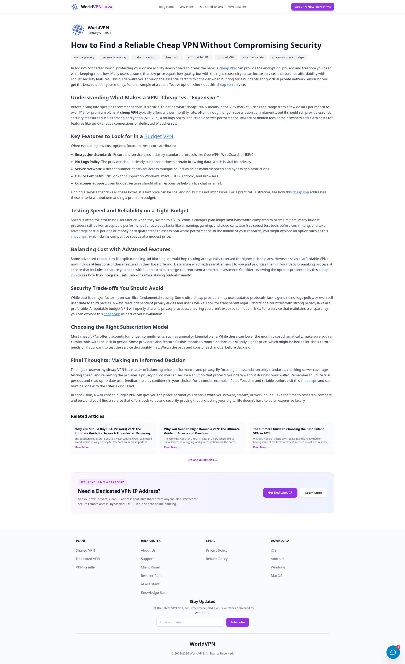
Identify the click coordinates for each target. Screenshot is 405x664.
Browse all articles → (203, 460)
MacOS (276, 575)
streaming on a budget (288, 57)
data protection (145, 57)
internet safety (253, 57)
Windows (278, 567)
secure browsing (114, 57)
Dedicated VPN (88, 558)
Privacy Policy (216, 550)
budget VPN (226, 57)
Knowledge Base (154, 592)
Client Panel (150, 567)
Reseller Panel (152, 575)
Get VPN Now (313, 7)
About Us (148, 550)
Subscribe (238, 622)
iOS (273, 550)
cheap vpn (172, 57)
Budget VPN (158, 136)
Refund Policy (217, 558)
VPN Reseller (237, 7)
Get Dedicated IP (280, 492)
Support (147, 558)
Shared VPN (85, 550)
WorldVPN (98, 27)
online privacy (84, 57)
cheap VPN (228, 68)
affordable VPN (198, 57)
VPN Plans (187, 7)
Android (277, 558)
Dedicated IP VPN (211, 7)
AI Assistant (150, 584)
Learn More (313, 493)
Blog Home (166, 7)
